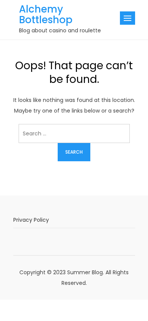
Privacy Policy (31, 220)
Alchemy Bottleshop (45, 14)
